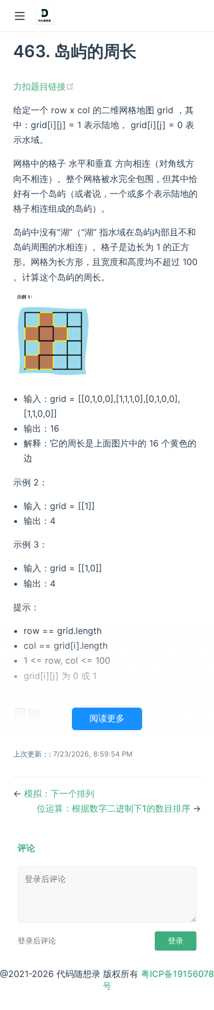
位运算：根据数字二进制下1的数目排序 (115, 808)
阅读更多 (107, 718)
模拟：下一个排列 (59, 793)
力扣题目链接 (43, 86)
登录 (175, 940)
